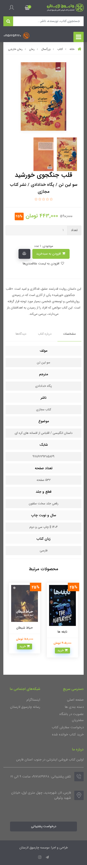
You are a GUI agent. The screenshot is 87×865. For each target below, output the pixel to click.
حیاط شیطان (53, 627)
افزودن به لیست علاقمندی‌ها (41, 263)
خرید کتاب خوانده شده (68, 734)
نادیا (15, 636)
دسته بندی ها (74, 707)
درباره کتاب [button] (45, 333)
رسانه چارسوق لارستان (25, 707)
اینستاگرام (33, 699)
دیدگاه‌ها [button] (21, 333)
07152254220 (13, 35)
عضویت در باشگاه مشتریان (71, 717)
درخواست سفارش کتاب (68, 727)
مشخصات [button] (69, 333)
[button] (27, 8)
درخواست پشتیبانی (43, 826)
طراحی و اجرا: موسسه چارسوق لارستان (43, 847)
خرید (52, 646)
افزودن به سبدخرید (49, 253)
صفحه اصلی (75, 699)
